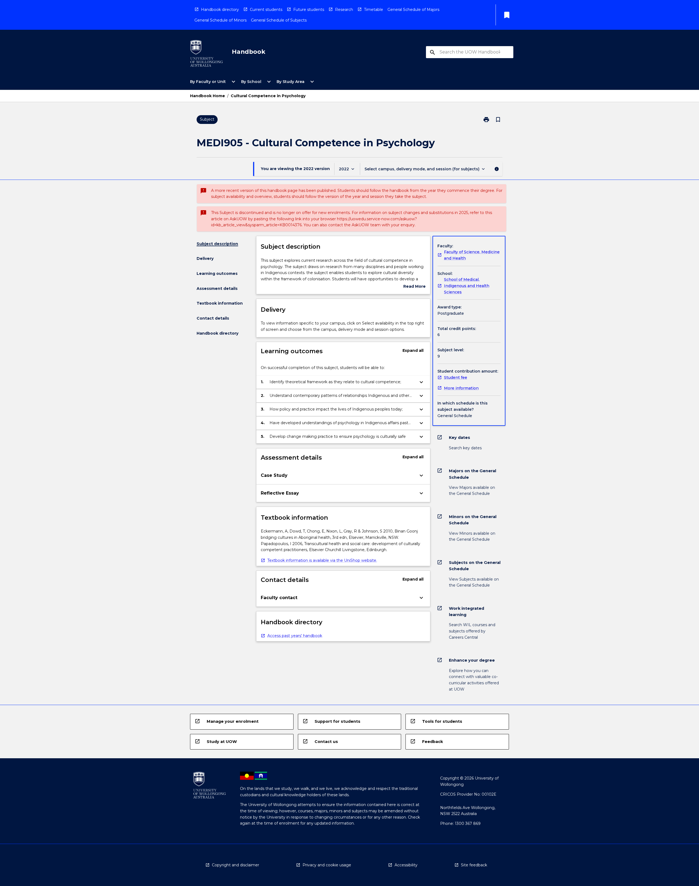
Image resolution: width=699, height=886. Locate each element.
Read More (414, 287)
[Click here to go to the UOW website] (206, 54)
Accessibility (406, 865)
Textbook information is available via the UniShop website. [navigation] (322, 560)
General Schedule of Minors (220, 20)
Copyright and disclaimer (235, 865)
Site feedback (474, 865)
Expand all (412, 350)
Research (344, 9)
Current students (266, 9)
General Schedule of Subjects (279, 20)
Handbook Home (207, 95)
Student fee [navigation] (455, 377)
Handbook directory (220, 9)
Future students (308, 9)
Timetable (373, 9)
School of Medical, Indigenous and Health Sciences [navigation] (466, 285)
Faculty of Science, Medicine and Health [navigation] (472, 255)
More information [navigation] (461, 388)
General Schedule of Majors (413, 9)
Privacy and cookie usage (327, 865)
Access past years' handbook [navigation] (294, 635)
